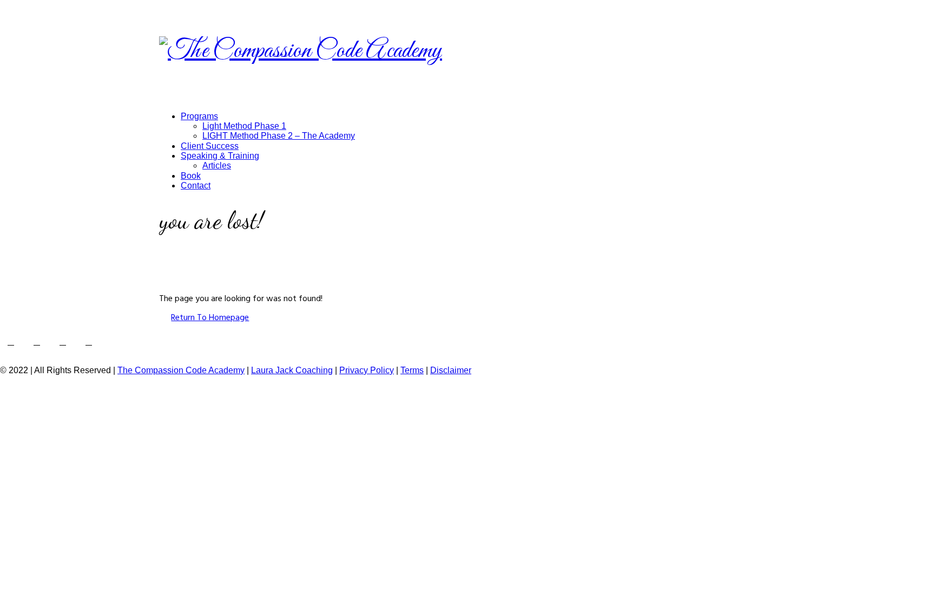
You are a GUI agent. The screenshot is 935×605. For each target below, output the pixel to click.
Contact (195, 185)
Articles (216, 165)
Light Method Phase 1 (244, 126)
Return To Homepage (210, 317)
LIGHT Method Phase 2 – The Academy (278, 135)
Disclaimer (450, 370)
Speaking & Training (220, 155)
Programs (199, 116)
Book (191, 175)
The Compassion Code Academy (181, 370)
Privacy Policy (366, 370)
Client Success (210, 146)
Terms (412, 370)
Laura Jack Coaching (292, 370)
